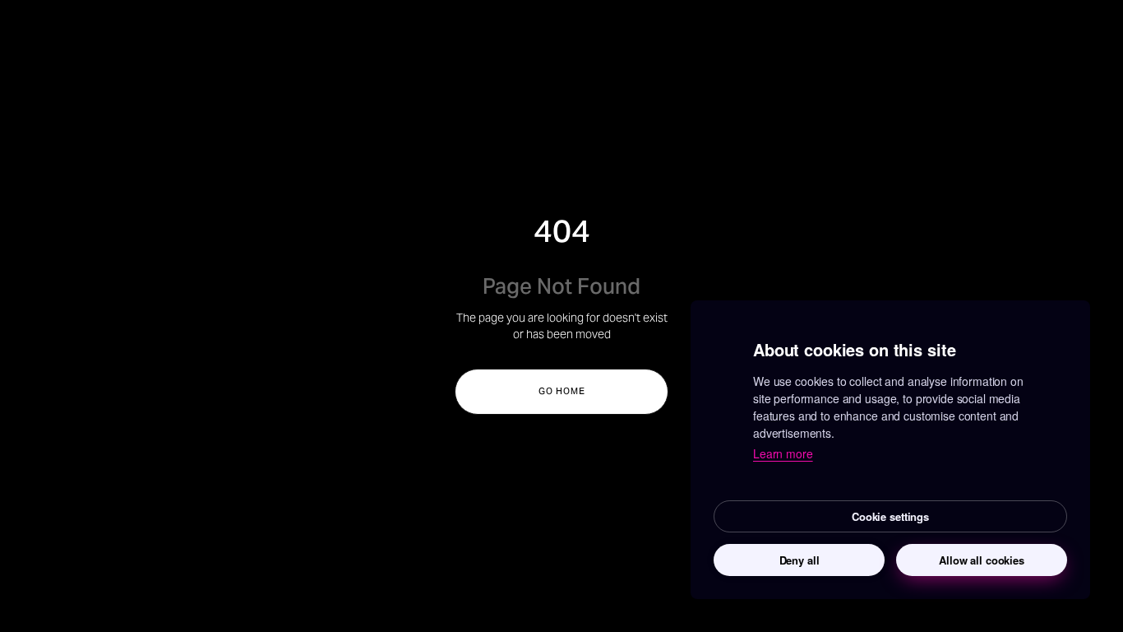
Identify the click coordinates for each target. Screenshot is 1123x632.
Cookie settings (890, 516)
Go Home (561, 392)
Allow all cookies (981, 560)
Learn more (783, 453)
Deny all (799, 560)
